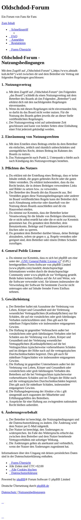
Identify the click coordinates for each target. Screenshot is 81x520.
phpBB (21, 479)
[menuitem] (13, 36)
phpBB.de (43, 485)
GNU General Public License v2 (41, 261)
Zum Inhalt (8, 23)
